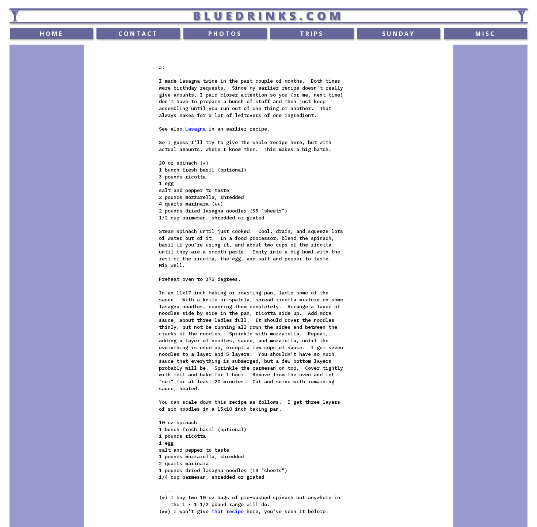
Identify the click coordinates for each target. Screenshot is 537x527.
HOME (51, 34)
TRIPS (312, 34)
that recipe (228, 511)
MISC (485, 34)
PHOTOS (225, 34)
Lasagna (195, 128)
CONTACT (138, 34)
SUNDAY (398, 34)
